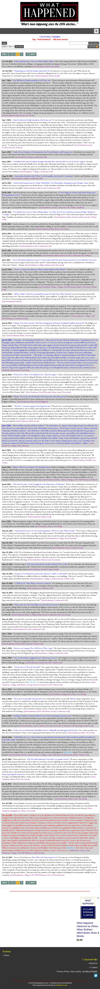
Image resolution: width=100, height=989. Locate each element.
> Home (6, 955)
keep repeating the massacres (13, 774)
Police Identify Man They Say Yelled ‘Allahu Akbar (34, 61)
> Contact (93, 967)
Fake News (21, 684)
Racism (73, 538)
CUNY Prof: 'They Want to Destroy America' (33, 583)
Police (23, 643)
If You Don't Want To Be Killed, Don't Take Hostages (35, 374)
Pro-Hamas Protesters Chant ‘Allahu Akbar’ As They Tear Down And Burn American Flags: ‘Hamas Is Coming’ (48, 213)
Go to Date (19, 46)
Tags (4, 43)
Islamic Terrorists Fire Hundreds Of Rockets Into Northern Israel (40, 396)
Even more (79, 352)
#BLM (73, 698)
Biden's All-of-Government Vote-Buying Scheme (32, 467)
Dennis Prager (47, 569)
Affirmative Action (77, 850)
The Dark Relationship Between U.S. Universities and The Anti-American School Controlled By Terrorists (54, 260)
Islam (47, 66)
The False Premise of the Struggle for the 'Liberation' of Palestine (38, 484)
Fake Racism (67, 754)
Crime (49, 754)
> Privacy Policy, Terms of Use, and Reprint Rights (76, 971)
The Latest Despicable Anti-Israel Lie (28, 698)
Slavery (25, 445)
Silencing (78, 725)
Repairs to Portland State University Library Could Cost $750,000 (41, 573)
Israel (57, 75)
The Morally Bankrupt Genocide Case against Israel (47, 759)
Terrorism (54, 66)
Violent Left (69, 578)
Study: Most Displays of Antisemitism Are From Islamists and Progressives (43, 152)
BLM (39, 711)
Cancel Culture (39, 725)
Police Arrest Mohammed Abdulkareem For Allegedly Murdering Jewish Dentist (46, 730)
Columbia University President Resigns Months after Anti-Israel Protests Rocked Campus (49, 161)
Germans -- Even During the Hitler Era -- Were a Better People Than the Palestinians (46, 340)
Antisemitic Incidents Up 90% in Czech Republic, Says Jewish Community (44, 176)
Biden (57, 255)
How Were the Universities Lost (44, 857)
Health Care (91, 460)
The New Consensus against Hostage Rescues (32, 406)
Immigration (66, 694)
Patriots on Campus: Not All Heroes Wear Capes (33, 648)
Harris (51, 75)
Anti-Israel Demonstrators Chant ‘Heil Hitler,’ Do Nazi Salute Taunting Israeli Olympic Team (51, 183)
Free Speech (50, 725)
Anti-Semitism (38, 66)
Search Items (93, 43)
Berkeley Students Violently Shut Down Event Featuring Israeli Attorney (42, 715)
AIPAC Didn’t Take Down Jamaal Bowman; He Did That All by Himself (42, 294)
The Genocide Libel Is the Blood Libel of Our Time (47, 564)
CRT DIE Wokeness (82, 479)
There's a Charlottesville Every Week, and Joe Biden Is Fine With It (40, 269)
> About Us (92, 963)
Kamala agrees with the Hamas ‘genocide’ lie (32, 71)
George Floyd (32, 684)
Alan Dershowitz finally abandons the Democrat (32, 120)
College (35, 171)
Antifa (17, 643)
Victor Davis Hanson (55, 875)
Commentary (45, 37)
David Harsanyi (70, 287)
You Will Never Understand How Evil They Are (32, 80)
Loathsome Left (8, 147)
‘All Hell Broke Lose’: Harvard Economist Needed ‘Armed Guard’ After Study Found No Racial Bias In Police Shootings (48, 738)
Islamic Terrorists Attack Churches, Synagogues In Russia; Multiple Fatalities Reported (49, 323)
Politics (19, 147)
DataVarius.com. (62, 985)
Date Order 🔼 (93, 46)
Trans (4, 462)
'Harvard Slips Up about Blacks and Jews (28, 425)
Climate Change (66, 479)
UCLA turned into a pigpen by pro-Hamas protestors (35, 657)
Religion (43, 401)
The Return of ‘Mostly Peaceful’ (27, 667)
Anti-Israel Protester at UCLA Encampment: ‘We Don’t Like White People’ (45, 530)
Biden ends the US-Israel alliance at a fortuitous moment (37, 604)
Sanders (80, 207)
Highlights (56, 37)
